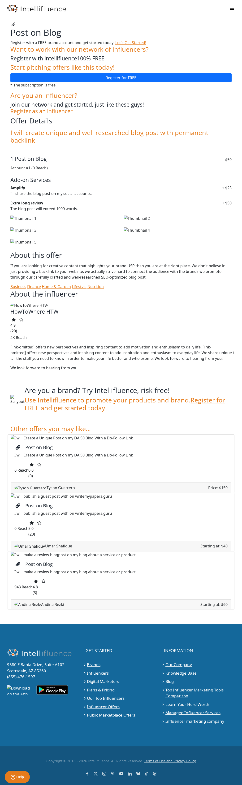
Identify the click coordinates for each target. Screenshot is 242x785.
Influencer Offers (103, 706)
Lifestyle (79, 286)
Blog (169, 681)
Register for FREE (121, 77)
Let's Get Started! (130, 42)
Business (18, 286)
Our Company (178, 664)
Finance (34, 286)
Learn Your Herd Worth (187, 704)
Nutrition (95, 286)
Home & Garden (56, 286)
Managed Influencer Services (192, 712)
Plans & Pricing (101, 690)
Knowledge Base (181, 673)
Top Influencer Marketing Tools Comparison (194, 693)
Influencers (98, 673)
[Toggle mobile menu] (232, 9)
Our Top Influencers (106, 698)
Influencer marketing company (194, 721)
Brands (93, 664)
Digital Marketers (103, 681)
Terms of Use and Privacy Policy (170, 760)
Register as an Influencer (41, 111)
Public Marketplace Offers (111, 715)
